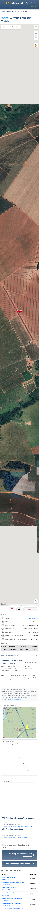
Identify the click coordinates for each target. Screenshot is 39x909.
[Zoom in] (36, 33)
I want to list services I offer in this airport (15, 837)
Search (13, 11)
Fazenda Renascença (12, 899)
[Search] (27, 3)
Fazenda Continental (11, 904)
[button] (19, 655)
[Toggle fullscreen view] (36, 27)
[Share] (19, 609)
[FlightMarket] (14, 3)
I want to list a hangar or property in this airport (17, 826)
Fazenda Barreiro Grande (13, 883)
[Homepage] (2, 11)
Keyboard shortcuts (14, 605)
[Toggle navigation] (3, 3)
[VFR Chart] (19, 722)
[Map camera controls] (36, 601)
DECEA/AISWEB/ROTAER (14, 699)
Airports (7, 11)
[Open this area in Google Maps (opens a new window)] (4, 604)
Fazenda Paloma (10, 894)
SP (18, 11)
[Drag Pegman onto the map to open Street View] (36, 45)
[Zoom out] (36, 38)
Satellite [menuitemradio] (15, 27)
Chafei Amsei (9, 878)
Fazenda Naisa (9, 889)
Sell (36, 7)
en (35, 3)
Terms (36, 605)
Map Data (22, 605)
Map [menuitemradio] (5, 27)
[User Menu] (31, 3)
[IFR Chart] (19, 758)
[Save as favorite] (12, 609)
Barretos (23, 11)
